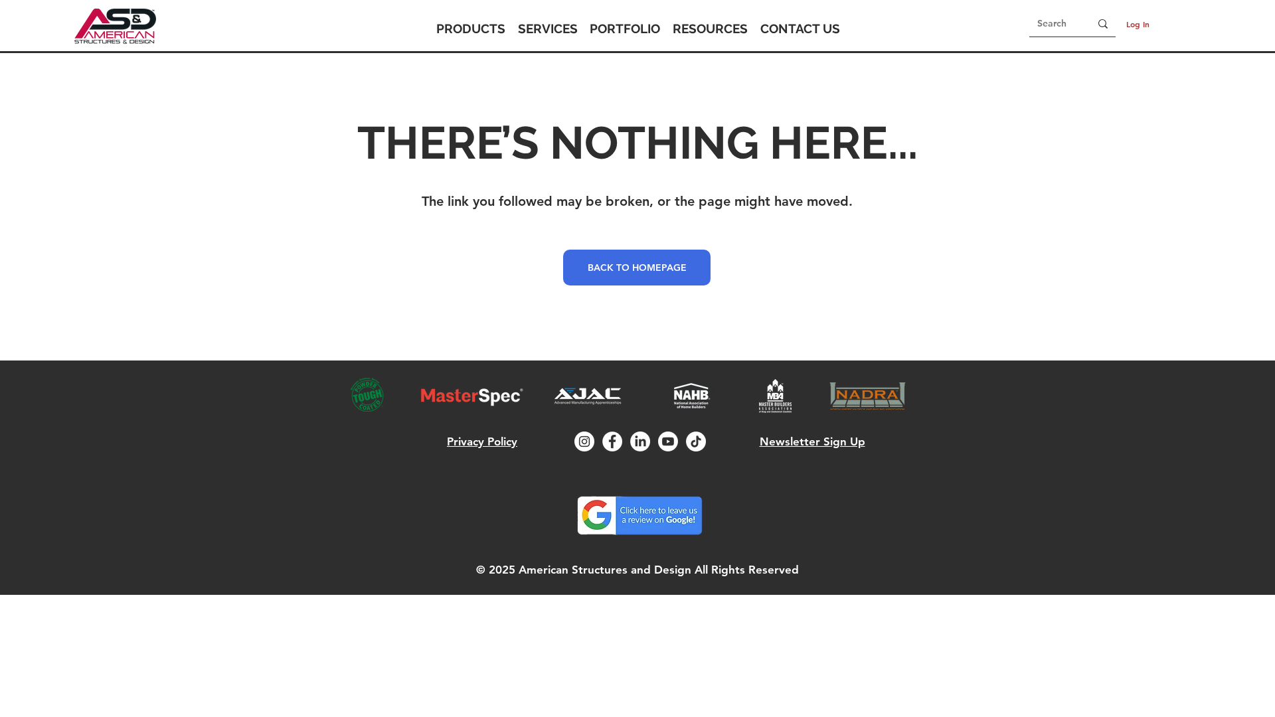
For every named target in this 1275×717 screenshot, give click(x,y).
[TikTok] (696, 441)
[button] (470, 28)
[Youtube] (668, 441)
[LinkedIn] (640, 441)
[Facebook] (612, 441)
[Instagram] (584, 441)
